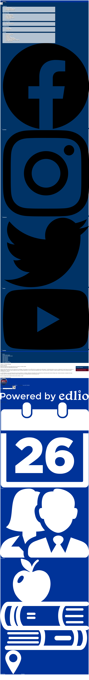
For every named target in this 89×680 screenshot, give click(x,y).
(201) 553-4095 (20, 385)
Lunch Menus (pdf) (9, 16)
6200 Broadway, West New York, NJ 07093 (7, 385)
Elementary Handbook (9, 14)
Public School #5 (5, 360)
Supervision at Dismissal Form (11, 38)
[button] (4, 6)
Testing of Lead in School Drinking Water (12, 39)
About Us (2, 364)
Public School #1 (5, 356)
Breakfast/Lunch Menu (9, 34)
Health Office (8, 35)
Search (1, 388)
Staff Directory (8, 28)
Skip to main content (3, 0)
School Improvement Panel (10, 17)
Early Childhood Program (6, 362)
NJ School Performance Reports (5, 377)
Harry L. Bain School (6, 361)
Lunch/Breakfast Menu (9, 15)
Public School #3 (5, 358)
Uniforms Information (9, 40)
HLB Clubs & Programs (9, 23)
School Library (8, 18)
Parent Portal (8, 36)
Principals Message (9, 8)
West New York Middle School (7, 355)
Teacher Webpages (9, 29)
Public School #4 (5, 359)
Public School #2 (5, 357)
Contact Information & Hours (10, 9)
